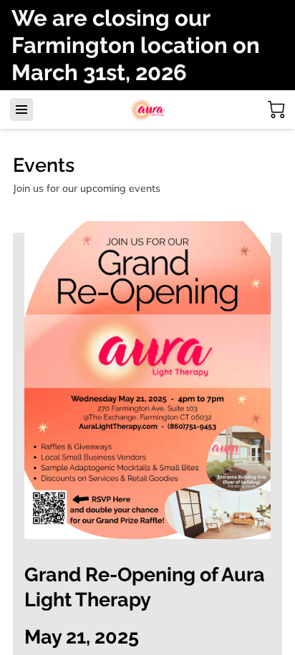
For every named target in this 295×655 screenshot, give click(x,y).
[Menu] (21, 109)
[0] (276, 109)
